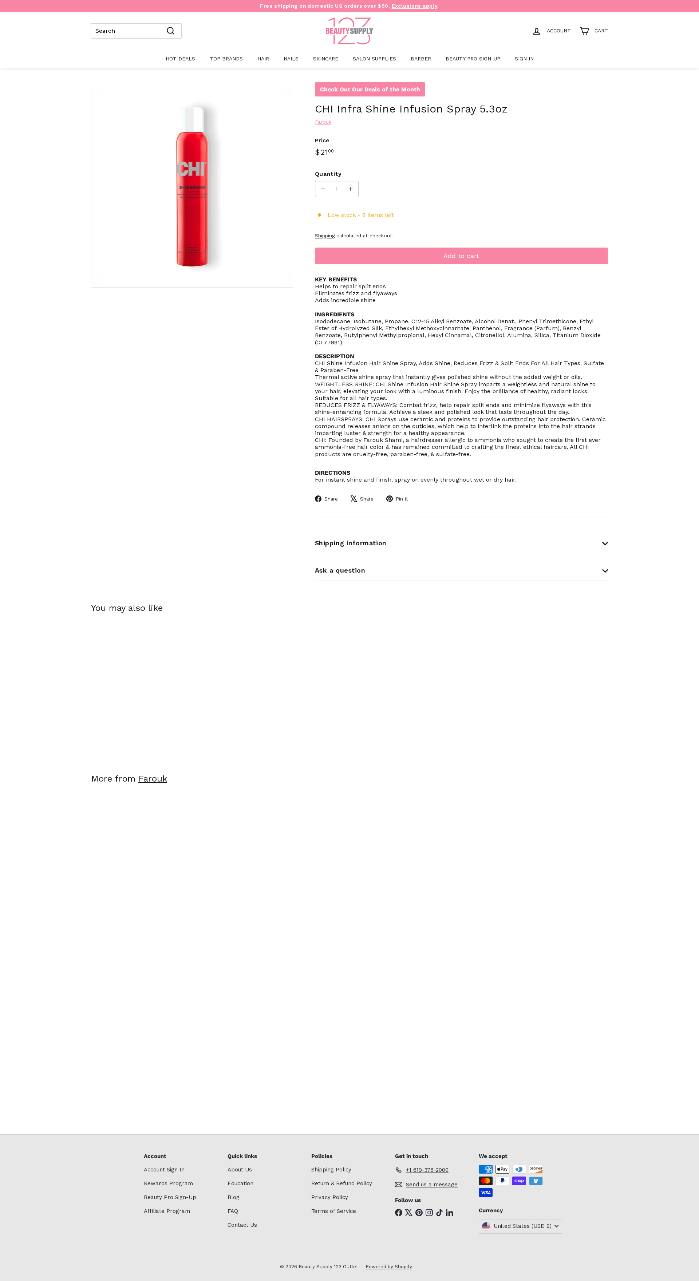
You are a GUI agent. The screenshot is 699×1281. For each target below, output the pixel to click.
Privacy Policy (329, 1197)
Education (240, 1183)
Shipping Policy (331, 1169)
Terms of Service (333, 1211)
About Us (240, 1169)
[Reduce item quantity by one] (323, 189)
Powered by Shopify (389, 1266)
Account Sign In (164, 1169)
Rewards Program (168, 1183)
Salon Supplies (374, 59)
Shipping (325, 235)
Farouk (152, 779)
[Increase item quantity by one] (350, 189)
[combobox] (136, 31)
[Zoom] (192, 187)
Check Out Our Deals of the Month (370, 89)
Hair (263, 59)
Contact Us (242, 1225)
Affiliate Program (167, 1211)
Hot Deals (180, 59)
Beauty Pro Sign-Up (473, 59)
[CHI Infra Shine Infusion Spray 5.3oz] (131, 688)
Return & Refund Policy (341, 1183)
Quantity (328, 173)
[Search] (170, 31)
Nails (291, 59)
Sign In (524, 59)
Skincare (325, 59)
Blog (234, 1197)
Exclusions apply (415, 6)
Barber (421, 59)
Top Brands (226, 59)
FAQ (233, 1211)
